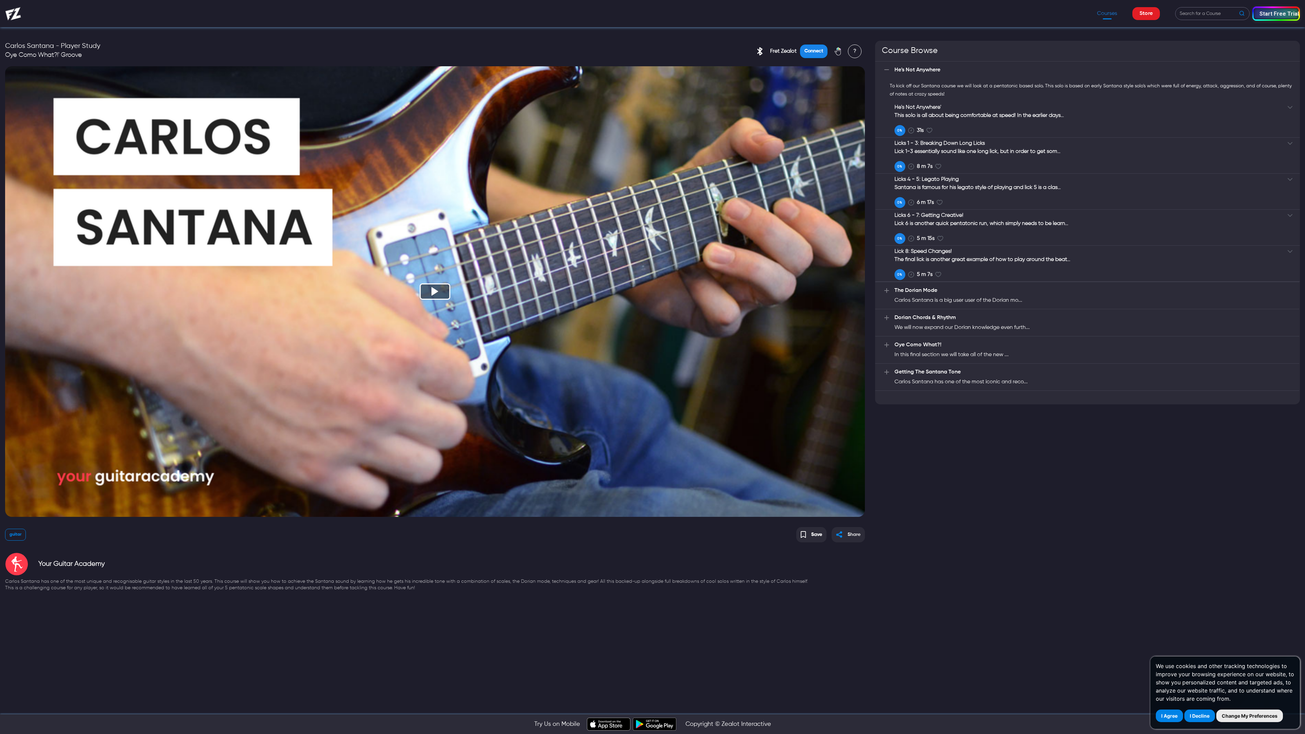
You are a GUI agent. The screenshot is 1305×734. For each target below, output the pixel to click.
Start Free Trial (1279, 14)
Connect (813, 51)
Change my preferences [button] (1249, 716)
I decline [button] (1200, 716)
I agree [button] (1169, 716)
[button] (1276, 13)
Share (854, 534)
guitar (15, 534)
